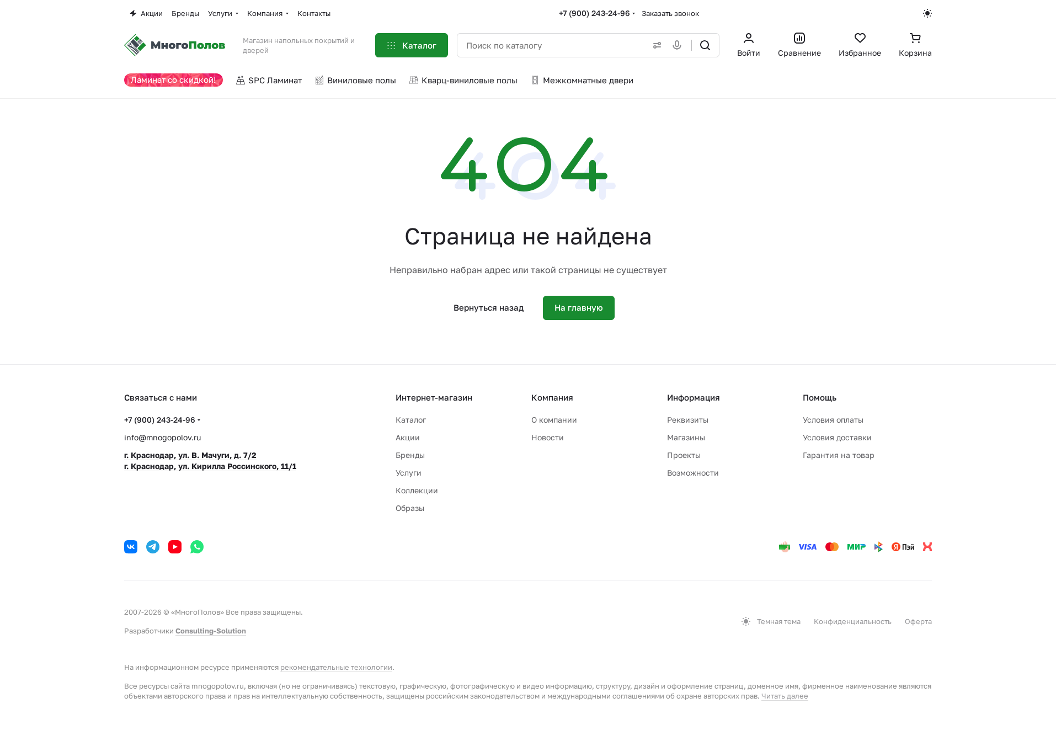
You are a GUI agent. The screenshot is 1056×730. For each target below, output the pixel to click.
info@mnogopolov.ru (162, 437)
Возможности (693, 472)
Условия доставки (837, 437)
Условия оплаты (833, 419)
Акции (408, 437)
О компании (554, 419)
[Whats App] (197, 546)
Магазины (686, 437)
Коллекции (417, 490)
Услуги (409, 472)
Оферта (918, 621)
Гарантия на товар (838, 455)
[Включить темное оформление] (927, 13)
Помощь (819, 397)
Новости (547, 437)
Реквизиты (687, 419)
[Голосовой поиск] (679, 45)
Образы (410, 508)
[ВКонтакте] (130, 546)
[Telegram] (152, 546)
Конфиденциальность (853, 621)
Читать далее (784, 695)
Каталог (411, 419)
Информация (693, 397)
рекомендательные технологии (336, 667)
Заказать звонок (670, 13)
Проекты (684, 455)
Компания (552, 397)
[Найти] (705, 45)
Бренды (410, 455)
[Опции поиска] (655, 45)
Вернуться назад (489, 307)
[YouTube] (175, 546)
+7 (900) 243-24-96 (594, 13)
